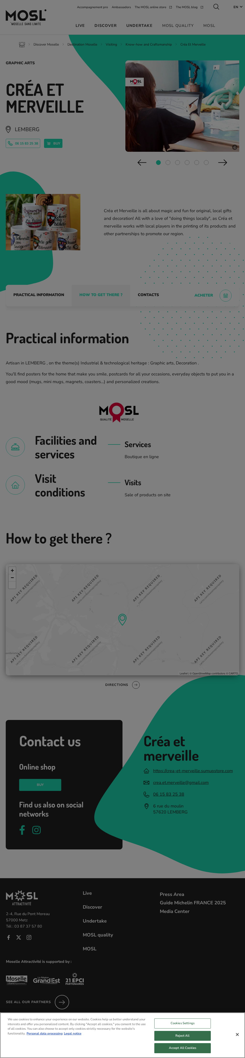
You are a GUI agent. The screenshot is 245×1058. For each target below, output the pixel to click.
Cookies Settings (183, 1023)
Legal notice (72, 1033)
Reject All (182, 1036)
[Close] (237, 1034)
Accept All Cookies (182, 1048)
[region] (122, 1035)
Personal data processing (45, 1033)
